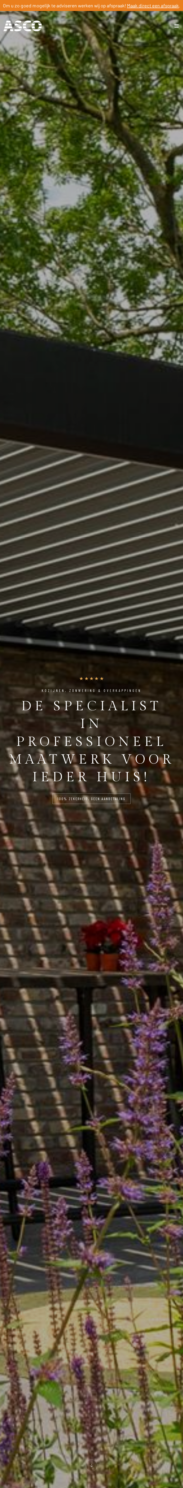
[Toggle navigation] (176, 27)
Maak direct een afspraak (153, 5)
